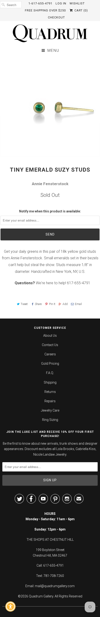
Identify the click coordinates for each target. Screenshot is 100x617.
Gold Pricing (50, 363)
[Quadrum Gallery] (50, 33)
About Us (50, 335)
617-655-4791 (78, 283)
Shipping (50, 382)
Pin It (52, 304)
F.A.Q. (50, 373)
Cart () (80, 10)
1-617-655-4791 (40, 3)
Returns (50, 392)
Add (65, 304)
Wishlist (77, 3)
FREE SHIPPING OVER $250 (45, 10)
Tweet (24, 304)
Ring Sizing (50, 420)
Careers (50, 354)
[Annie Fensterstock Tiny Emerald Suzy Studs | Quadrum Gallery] (50, 106)
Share (38, 304)
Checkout (56, 17)
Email (78, 304)
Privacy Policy (71, 580)
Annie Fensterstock (50, 183)
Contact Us (50, 345)
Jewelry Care (50, 410)
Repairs (50, 401)
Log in (61, 3)
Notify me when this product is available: (50, 211)
